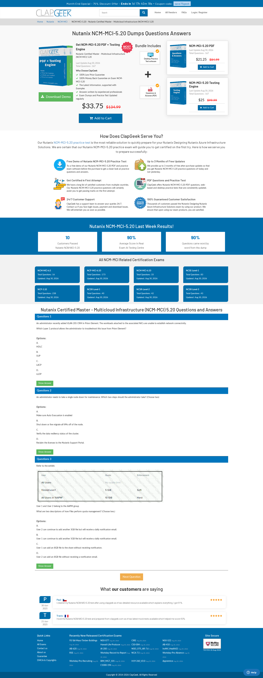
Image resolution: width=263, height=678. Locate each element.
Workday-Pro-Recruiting (80, 661)
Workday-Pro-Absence (173, 653)
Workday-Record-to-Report (113, 653)
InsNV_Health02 (170, 649)
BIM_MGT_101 (107, 661)
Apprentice (168, 661)
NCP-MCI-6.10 (94, 271)
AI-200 (103, 649)
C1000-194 (105, 665)
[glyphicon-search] (144, 12)
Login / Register (199, 12)
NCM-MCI (62, 22)
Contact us (42, 648)
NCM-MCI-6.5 (44, 271)
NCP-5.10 (42, 289)
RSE (71, 653)
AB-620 (73, 649)
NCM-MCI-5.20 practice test (72, 142)
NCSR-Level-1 (93, 289)
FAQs (184, 12)
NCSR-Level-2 (143, 289)
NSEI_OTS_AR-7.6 (140, 649)
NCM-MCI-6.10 (144, 271)
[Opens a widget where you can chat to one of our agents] (251, 672)
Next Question (131, 577)
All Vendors (171, 12)
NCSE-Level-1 (192, 271)
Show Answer (44, 383)
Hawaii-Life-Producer (110, 645)
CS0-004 (136, 645)
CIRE (134, 641)
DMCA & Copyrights (46, 660)
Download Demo (57, 96)
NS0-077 (104, 641)
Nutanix (50, 22)
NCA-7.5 (136, 653)
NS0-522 (167, 641)
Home (158, 12)
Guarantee (42, 656)
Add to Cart (102, 118)
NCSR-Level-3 (192, 289)
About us (41, 652)
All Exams (41, 644)
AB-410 (166, 645)
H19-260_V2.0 (138, 661)
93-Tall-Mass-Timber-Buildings (83, 641)
